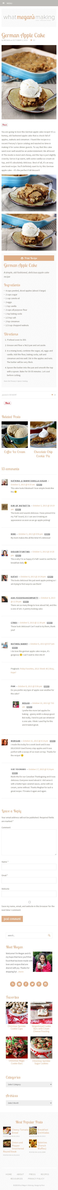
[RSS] (13, 984)
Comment (6, 827)
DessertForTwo (20, 551)
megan (26, 703)
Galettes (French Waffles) (42, 1145)
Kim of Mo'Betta (20, 505)
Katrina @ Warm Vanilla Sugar (29, 480)
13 (34, 40)
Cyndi (14, 622)
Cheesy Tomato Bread (20, 1131)
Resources (17, 1178)
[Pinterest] (39, 984)
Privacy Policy (36, 1178)
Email (5, 875)
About (20, 1174)
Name (5, 861)
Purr (42, 1185)
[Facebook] (26, 984)
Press (32, 1174)
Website (5, 888)
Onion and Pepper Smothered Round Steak (13, 1147)
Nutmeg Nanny (19, 643)
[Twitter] (32, 984)
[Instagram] (45, 984)
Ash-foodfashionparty (24, 597)
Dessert (13, 395)
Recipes (45, 1174)
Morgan (15, 740)
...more (20, 971)
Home (9, 1174)
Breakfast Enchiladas (43, 1131)
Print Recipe (30, 258)
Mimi (13, 534)
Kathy (14, 576)
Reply (39, 485)
